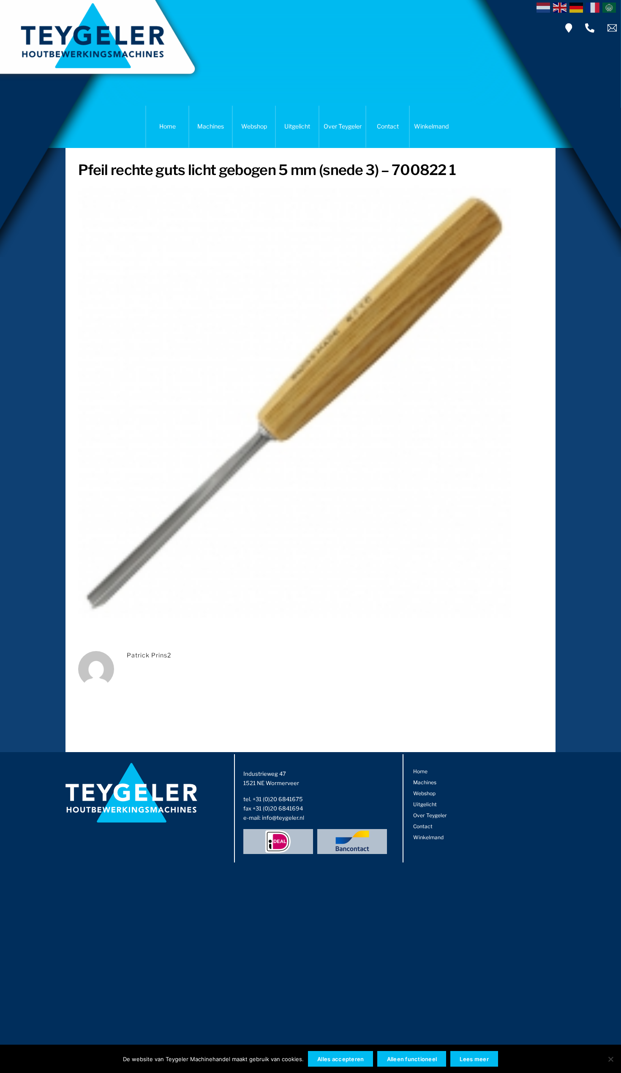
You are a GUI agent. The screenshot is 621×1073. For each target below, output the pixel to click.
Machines (210, 126)
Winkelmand (431, 126)
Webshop (254, 126)
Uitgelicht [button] (297, 126)
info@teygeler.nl (283, 817)
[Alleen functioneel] (610, 1059)
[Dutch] (545, 6)
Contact (388, 126)
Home (167, 126)
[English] (561, 6)
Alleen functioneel (412, 1059)
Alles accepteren (340, 1059)
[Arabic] (610, 6)
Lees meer (474, 1059)
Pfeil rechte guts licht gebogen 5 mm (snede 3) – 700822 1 (267, 169)
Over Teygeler (343, 126)
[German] (577, 6)
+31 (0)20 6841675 (278, 799)
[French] (594, 6)
